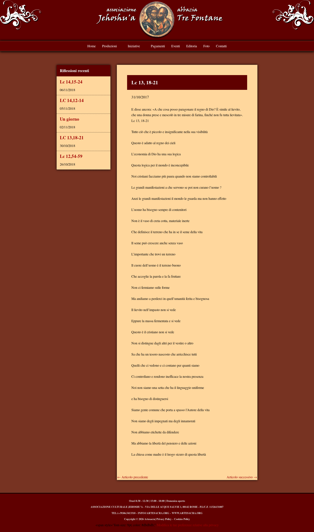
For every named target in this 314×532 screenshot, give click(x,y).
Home (91, 46)
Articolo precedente (132, 477)
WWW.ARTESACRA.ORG (187, 513)
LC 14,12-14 (72, 100)
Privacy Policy (164, 519)
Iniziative (134, 46)
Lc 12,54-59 (71, 156)
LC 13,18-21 (72, 137)
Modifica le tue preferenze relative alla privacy (187, 525)
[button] (112, 46)
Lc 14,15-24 (71, 82)
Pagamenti (158, 46)
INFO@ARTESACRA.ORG (153, 513)
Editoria (191, 46)
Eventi (175, 46)
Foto (206, 46)
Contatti (221, 46)
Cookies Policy (182, 519)
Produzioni (109, 46)
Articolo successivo (242, 477)
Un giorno (69, 119)
